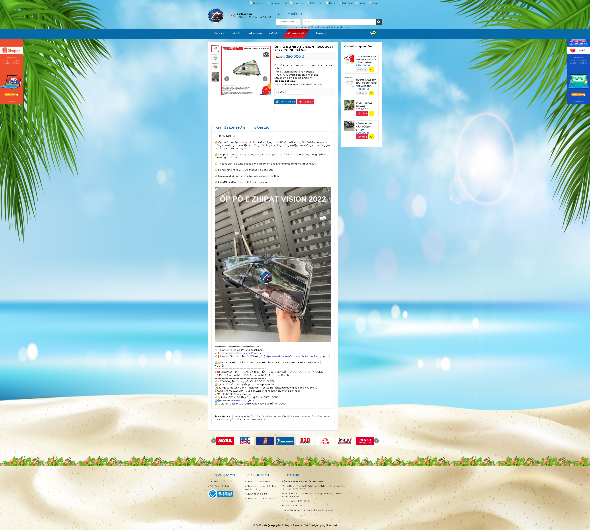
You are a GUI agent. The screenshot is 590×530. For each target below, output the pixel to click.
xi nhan (297, 27)
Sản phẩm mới (278, 3)
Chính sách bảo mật (258, 481)
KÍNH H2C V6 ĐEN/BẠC (364, 105)
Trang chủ (258, 3)
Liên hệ (376, 3)
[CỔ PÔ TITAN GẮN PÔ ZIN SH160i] (349, 125)
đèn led (314, 27)
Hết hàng (362, 69)
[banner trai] (11, 71)
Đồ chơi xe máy (296, 33)
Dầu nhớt (319, 33)
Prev (226, 78)
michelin (339, 27)
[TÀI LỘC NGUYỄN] (216, 15)
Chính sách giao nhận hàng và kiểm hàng (261, 488)
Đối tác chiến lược (219, 486)
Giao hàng (298, 3)
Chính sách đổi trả (256, 493)
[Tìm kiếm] (379, 22)
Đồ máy (274, 33)
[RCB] (325, 441)
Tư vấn (332, 3)
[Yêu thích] (371, 69)
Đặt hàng (362, 113)
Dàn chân (255, 33)
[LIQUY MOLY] (245, 441)
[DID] (305, 441)
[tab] (231, 128)
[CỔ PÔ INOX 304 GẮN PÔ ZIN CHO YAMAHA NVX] (349, 81)
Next (265, 78)
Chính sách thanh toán (259, 498)
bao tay (321, 27)
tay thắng (330, 27)
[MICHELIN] (285, 441)
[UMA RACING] (345, 441)
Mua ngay (307, 101)
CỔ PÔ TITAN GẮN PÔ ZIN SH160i (364, 126)
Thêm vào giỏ (287, 101)
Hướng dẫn (316, 3)
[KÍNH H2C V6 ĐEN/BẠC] (349, 105)
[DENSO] (365, 441)
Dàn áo (236, 33)
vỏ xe (346, 27)
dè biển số (305, 27)
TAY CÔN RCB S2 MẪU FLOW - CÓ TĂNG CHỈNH (366, 59)
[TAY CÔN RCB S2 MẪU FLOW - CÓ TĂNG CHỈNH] (349, 58)
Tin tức (362, 3)
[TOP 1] (265, 441)
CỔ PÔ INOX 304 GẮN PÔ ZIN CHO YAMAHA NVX (366, 82)
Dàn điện (218, 33)
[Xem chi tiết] (371, 33)
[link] (296, 356)
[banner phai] (578, 71)
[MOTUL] (225, 441)
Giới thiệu (347, 3)
